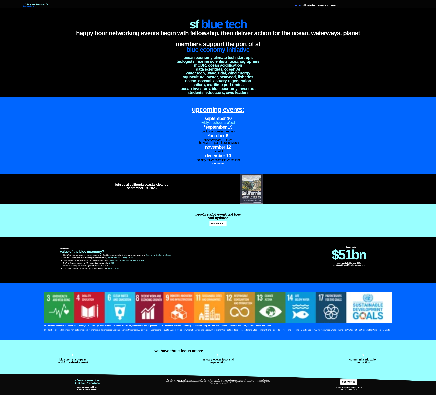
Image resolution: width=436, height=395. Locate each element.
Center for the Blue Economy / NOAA (120, 258)
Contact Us (348, 382)
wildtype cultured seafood (218, 123)
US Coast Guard (113, 269)
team (333, 6)
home (297, 6)
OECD (111, 263)
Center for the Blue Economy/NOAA (158, 255)
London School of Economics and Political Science (126, 261)
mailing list (218, 224)
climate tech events (314, 6)
